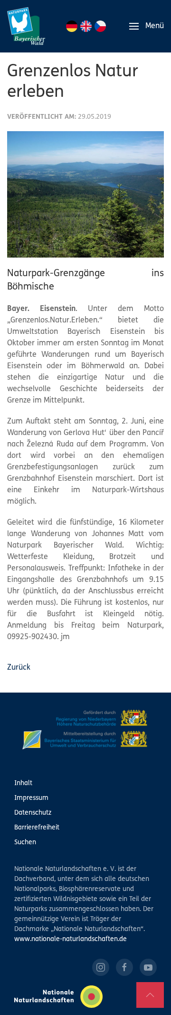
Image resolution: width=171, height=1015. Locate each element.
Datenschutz (32, 813)
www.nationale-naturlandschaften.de (70, 939)
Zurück (18, 668)
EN (86, 26)
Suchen (25, 842)
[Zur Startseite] (26, 26)
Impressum (31, 798)
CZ (100, 26)
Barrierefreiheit (36, 827)
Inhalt (23, 783)
